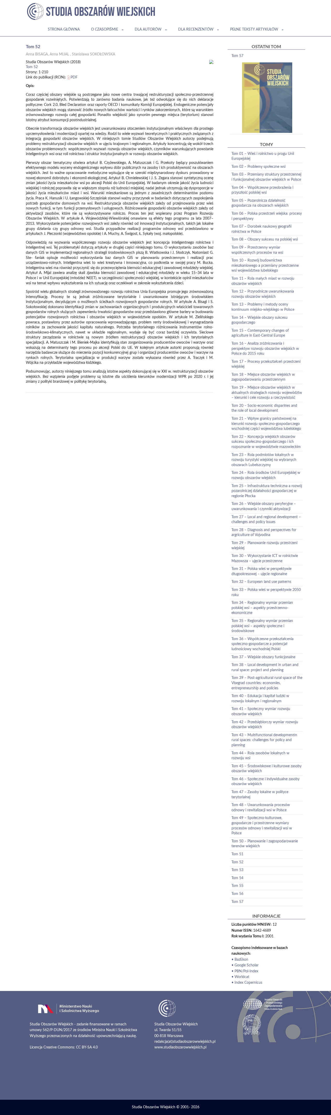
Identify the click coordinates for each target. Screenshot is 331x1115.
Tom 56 (237, 894)
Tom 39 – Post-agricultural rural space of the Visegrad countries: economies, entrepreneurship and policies (266, 683)
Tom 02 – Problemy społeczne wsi (258, 167)
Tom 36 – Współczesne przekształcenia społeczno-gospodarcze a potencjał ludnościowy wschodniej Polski (262, 644)
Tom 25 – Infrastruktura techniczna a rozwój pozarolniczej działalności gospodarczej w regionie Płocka (266, 491)
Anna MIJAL (59, 54)
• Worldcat (240, 977)
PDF (74, 77)
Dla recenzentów (196, 29)
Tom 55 (237, 886)
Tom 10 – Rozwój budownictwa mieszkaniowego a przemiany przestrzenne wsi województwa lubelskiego (265, 265)
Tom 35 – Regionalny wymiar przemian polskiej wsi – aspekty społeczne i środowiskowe (262, 626)
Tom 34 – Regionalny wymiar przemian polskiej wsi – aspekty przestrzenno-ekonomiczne (262, 608)
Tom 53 (237, 870)
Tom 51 (237, 854)
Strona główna (64, 29)
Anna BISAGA (37, 54)
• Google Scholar (245, 965)
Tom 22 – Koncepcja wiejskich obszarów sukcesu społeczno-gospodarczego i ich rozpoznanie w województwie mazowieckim (266, 442)
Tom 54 (237, 878)
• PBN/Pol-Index (244, 971)
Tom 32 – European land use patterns (261, 582)
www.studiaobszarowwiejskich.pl (180, 1047)
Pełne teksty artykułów (254, 29)
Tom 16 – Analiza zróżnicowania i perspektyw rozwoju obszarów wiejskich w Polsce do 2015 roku (265, 349)
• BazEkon (239, 959)
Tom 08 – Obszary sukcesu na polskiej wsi (264, 239)
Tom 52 (32, 67)
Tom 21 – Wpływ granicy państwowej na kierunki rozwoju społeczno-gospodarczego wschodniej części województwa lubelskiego (266, 424)
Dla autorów (148, 29)
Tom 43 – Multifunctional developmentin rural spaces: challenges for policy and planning (264, 740)
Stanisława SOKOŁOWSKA (93, 54)
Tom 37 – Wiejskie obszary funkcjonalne (263, 657)
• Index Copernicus (246, 982)
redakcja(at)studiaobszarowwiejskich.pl (184, 1042)
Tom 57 (237, 56)
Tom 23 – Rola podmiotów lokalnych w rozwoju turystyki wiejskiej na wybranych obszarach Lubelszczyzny (263, 460)
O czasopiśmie (104, 29)
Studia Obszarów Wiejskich (153, 1107)
